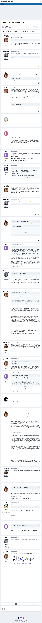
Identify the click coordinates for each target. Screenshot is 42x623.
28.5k (6, 61)
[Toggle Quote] (12, 168)
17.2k (6, 160)
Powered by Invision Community (21, 621)
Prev (4, 31)
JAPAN (12, 27)
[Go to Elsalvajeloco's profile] (6, 55)
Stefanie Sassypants (6, 36)
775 (6, 138)
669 (6, 174)
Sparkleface (24, 375)
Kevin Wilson (6, 342)
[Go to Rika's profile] (6, 119)
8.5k (6, 546)
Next (28, 31)
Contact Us (21, 620)
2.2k (6, 45)
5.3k (6, 404)
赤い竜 (23, 525)
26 (19, 31)
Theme (16, 620)
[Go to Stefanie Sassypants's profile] (6, 40)
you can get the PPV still (34, 74)
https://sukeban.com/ (14, 156)
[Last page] (30, 31)
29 (25, 31)
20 (8, 31)
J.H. (6, 395)
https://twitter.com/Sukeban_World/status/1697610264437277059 (22, 158)
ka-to (6, 129)
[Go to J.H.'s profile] (6, 399)
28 (23, 31)
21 (10, 31)
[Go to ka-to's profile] (6, 133)
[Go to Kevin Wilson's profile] (6, 346)
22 (12, 31)
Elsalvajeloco (6, 51)
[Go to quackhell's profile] (6, 169)
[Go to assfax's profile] (6, 91)
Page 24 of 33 (34, 31)
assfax (5, 87)
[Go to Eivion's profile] (6, 155)
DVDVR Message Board (7, 1)
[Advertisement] (13, 13)
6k (6, 352)
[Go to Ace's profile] (6, 541)
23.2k (6, 124)
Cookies (25, 620)
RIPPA (7, 26)
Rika (6, 115)
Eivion (6, 151)
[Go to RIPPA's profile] (3, 27)
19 (6, 31)
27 (21, 31)
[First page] (2, 31)
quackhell (6, 165)
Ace (6, 537)
